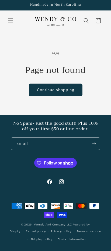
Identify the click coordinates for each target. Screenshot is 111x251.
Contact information (72, 239)
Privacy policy (61, 231)
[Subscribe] (94, 143)
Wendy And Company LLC (53, 224)
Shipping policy (41, 239)
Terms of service (89, 231)
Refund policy (36, 231)
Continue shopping (55, 90)
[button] (11, 21)
